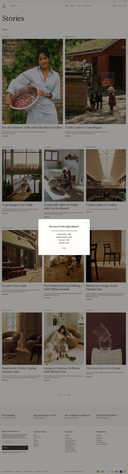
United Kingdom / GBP (64, 237)
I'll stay (64, 248)
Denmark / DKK (64, 240)
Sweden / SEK (64, 243)
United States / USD (64, 234)
